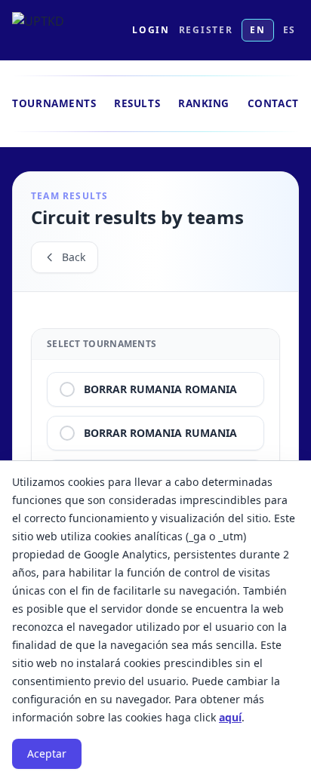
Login (150, 30)
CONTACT (273, 103)
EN (257, 29)
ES (289, 29)
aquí (230, 717)
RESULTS (137, 103)
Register (205, 30)
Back (73, 257)
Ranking (203, 103)
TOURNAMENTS (54, 103)
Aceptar (46, 753)
